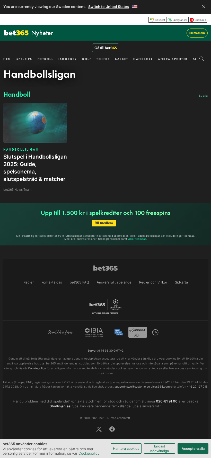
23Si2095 (167, 382)
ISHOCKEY (67, 59)
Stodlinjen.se (60, 406)
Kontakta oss (51, 282)
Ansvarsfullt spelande (114, 282)
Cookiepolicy (89, 453)
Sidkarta (181, 282)
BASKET (121, 59)
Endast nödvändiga (159, 448)
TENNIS (103, 59)
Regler (28, 282)
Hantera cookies (126, 448)
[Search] (202, 59)
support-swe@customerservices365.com (142, 386)
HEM (7, 59)
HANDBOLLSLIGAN (21, 150)
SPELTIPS (24, 59)
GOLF (86, 59)
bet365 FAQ (79, 282)
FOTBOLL (46, 59)
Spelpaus (200, 19)
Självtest (160, 19)
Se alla (203, 95)
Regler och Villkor (153, 282)
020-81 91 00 (167, 401)
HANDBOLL (143, 59)
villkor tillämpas (137, 238)
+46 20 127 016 (197, 386)
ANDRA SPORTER (173, 59)
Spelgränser (180, 19)
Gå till (98, 47)
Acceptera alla (193, 448)
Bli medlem (197, 33)
